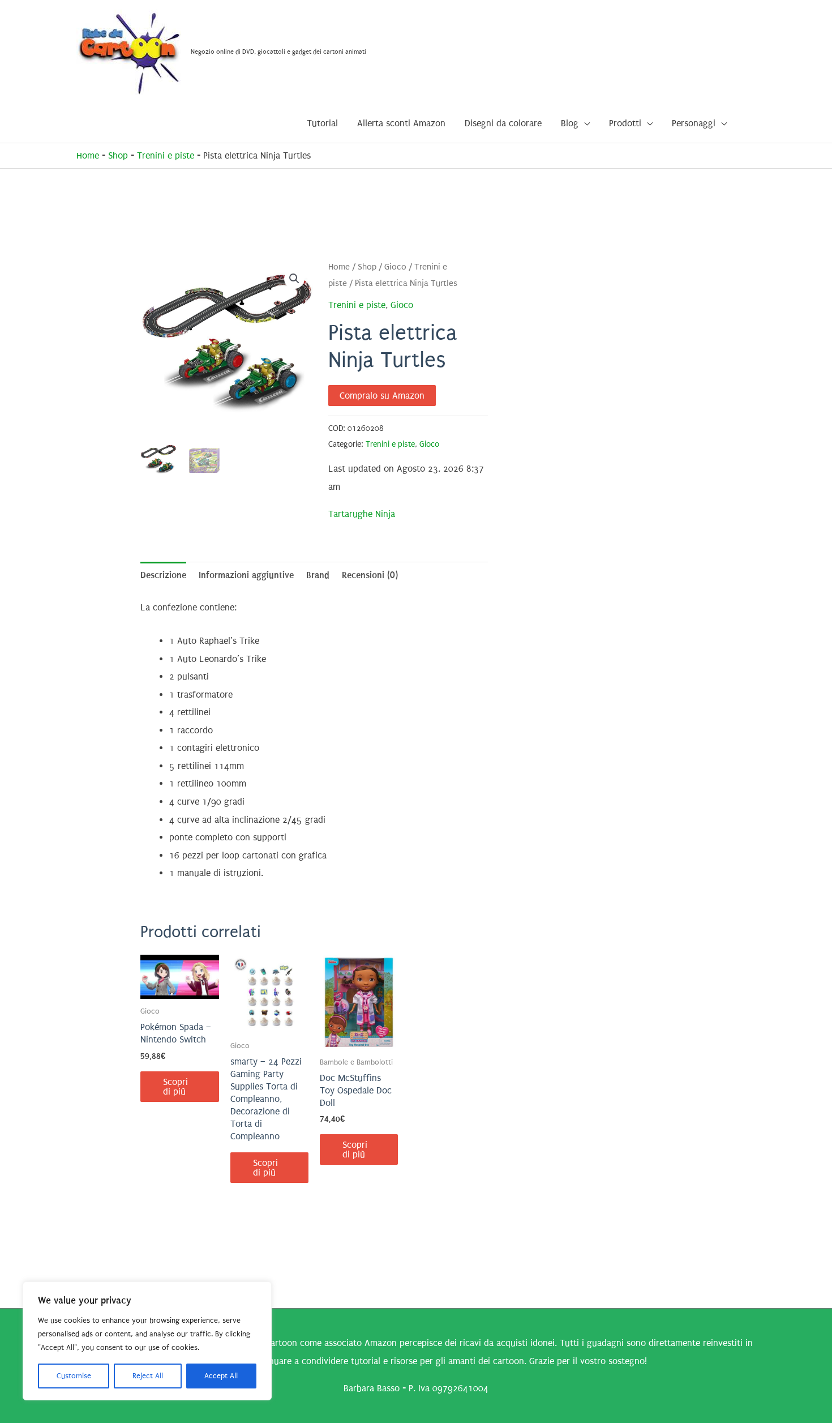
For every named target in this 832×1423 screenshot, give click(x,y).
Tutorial (322, 123)
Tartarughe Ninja (361, 513)
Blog (569, 123)
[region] (147, 1340)
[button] (294, 278)
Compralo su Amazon (382, 395)
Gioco (395, 267)
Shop (118, 155)
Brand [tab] (317, 575)
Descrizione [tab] (163, 575)
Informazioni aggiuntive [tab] (246, 575)
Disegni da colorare (503, 123)
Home (87, 155)
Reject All (147, 1375)
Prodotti (625, 123)
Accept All (221, 1375)
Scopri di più (175, 1086)
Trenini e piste (165, 155)
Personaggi (693, 123)
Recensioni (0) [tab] (370, 575)
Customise (74, 1375)
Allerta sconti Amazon (401, 123)
